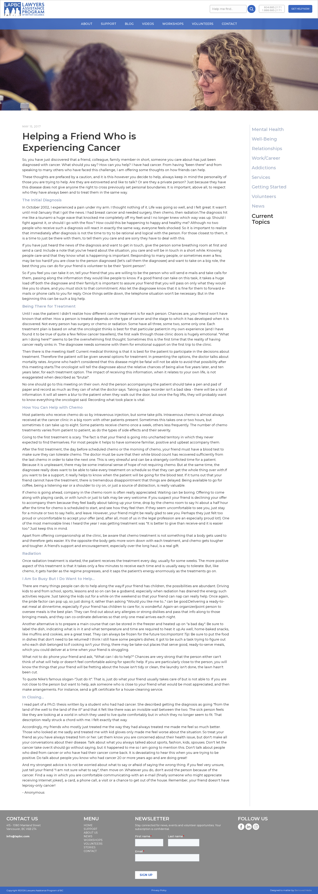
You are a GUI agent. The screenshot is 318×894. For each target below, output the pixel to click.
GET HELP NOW (300, 9)
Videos (148, 24)
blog (129, 24)
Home (88, 825)
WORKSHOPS (172, 24)
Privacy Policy (159, 890)
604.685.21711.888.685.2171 (272, 9)
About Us (91, 832)
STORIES (90, 847)
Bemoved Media (303, 890)
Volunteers (202, 24)
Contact (229, 24)
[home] (24, 9)
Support (108, 24)
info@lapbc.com (17, 836)
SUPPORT (90, 829)
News (88, 836)
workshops (93, 840)
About (86, 24)
